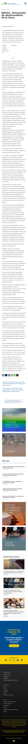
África (5, 699)
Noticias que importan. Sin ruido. (14, 632)
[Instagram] (14, 660)
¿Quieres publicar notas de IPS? (11, 680)
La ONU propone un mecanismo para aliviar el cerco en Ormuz (14, 572)
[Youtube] (18, 660)
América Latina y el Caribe (9, 388)
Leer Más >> (5, 469)
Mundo (5, 711)
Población (8, 391)
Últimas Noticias (7, 385)
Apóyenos (6, 678)
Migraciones (22, 383)
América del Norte (8, 703)
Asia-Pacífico (7, 705)
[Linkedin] (22, 660)
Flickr (5, 692)
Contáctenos (6, 676)
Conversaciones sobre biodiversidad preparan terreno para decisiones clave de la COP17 (13, 612)
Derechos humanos (14, 382)
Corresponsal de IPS (7, 26)
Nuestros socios (7, 674)
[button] (3, 375)
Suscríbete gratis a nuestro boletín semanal (14, 639)
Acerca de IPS (7, 672)
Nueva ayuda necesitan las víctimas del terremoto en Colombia (13, 497)
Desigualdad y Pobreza (13, 383)
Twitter (5, 688)
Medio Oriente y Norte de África (11, 709)
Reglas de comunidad (8, 694)
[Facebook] (6, 660)
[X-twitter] (10, 660)
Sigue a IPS (6, 685)
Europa (5, 707)
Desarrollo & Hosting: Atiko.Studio (14, 738)
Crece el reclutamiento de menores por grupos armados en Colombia (13, 591)
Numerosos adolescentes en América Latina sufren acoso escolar (12, 489)
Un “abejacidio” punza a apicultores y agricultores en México (12, 482)
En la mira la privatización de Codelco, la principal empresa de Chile (13, 474)
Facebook (6, 690)
